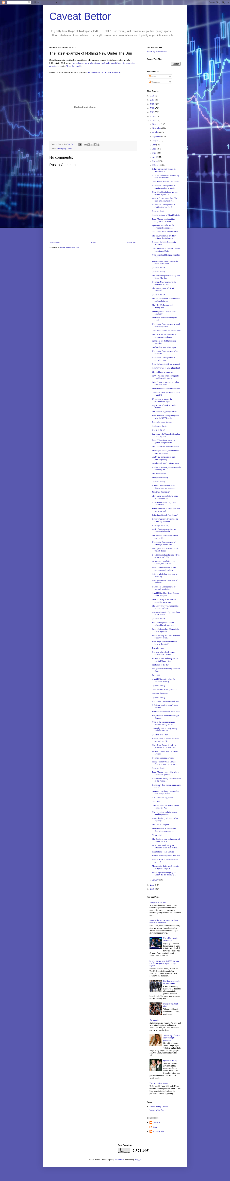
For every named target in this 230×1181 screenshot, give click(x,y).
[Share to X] (91, 144)
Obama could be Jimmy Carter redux (105, 72)
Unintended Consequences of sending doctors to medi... (163, 186)
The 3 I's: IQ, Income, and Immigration (162, 306)
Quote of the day (158, 211)
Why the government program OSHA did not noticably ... (164, 873)
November (156, 128)
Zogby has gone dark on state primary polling (163, 457)
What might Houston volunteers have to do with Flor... (164, 642)
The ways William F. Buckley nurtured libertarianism (164, 236)
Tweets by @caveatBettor (157, 51)
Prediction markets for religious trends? (164, 318)
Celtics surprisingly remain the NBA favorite (164, 169)
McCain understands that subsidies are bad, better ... (166, 299)
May (154, 152)
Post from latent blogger (159, 1083)
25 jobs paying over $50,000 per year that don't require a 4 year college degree (164, 963)
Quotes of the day (170, 1060)
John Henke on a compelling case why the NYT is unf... (165, 416)
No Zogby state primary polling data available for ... (164, 729)
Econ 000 (156, 675)
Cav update (154, 1020)
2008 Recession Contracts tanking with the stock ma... (165, 176)
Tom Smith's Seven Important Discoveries (164, 503)
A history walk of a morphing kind (166, 367)
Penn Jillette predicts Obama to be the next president (165, 630)
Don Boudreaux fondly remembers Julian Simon (166, 613)
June (154, 148)
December (156, 124)
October (155, 132)
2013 (152, 99)
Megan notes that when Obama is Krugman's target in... (165, 867)
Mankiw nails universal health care (166, 388)
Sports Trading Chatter (159, 1106)
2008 (152, 120)
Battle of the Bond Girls (170, 1004)
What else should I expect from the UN (166, 255)
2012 (152, 104)
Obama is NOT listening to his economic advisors (164, 282)
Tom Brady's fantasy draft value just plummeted (171, 1037)
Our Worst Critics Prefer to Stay (165, 231)
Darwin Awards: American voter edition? (165, 860)
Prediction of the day (160, 664)
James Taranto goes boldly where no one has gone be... (165, 773)
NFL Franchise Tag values (162, 797)
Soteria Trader (158, 1131)
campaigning (61, 148)
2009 (152, 116)
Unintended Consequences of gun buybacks (165, 352)
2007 (152, 884)
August (155, 140)
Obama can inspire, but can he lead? (166, 330)
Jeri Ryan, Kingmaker (161, 491)
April (154, 157)
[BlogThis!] (88, 144)
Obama (69, 148)
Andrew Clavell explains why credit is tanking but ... (166, 468)
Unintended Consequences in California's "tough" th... (163, 205)
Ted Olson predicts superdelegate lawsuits (165, 706)
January (155, 879)
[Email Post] (80, 144)
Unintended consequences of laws (165, 701)
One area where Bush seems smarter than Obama (163, 653)
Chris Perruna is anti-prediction (164, 689)
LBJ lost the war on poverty (163, 371)
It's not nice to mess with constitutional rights (162, 400)
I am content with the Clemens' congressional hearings (164, 568)
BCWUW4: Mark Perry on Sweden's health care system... (165, 846)
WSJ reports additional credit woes (166, 711)
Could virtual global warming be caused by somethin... (165, 519)
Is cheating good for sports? (163, 422)
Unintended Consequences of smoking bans (163, 358)
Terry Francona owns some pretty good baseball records (165, 376)
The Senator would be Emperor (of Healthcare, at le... (166, 840)
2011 (152, 108)
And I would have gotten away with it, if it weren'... (166, 779)
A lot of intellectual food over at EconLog (164, 574)
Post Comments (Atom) (69, 247)
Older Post (131, 242)
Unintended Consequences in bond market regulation (166, 325)
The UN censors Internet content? (165, 446)
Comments (155, 81)
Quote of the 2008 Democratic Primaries (164, 243)
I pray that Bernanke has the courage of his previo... (163, 226)
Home (93, 242)
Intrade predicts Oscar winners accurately (164, 312)
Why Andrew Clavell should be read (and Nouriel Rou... (164, 199)
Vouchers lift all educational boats (165, 463)
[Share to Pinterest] (98, 144)
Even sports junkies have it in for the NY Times (165, 549)
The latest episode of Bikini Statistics (163, 289)
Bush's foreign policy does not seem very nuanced (164, 530)
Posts (153, 76)
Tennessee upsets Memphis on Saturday (164, 341)
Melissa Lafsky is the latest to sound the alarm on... (164, 600)
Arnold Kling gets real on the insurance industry (163, 680)
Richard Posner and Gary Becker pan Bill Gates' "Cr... (165, 659)
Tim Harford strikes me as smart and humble (165, 536)
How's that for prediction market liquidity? (165, 819)
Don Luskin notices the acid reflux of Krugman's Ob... (165, 555)
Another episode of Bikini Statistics (166, 214)
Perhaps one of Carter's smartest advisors (165, 752)
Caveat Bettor (80, 16)
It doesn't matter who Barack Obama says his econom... (163, 486)
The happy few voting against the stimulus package (165, 606)
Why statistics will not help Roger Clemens (165, 716)
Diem (155, 1127)
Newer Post (55, 242)
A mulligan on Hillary (161, 525)
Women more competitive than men (166, 855)
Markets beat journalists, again (164, 347)
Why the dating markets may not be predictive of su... (166, 636)
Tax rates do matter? (160, 693)
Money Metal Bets (157, 1110)
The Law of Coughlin (160, 824)
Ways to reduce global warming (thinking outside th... (164, 812)
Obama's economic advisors (163, 757)
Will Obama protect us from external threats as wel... (163, 623)
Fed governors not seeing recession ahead (166, 669)
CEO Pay (156, 801)
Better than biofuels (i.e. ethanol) (165, 514)
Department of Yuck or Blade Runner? (163, 406)
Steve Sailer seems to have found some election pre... (165, 496)
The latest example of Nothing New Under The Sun (166, 276)
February (156, 165)
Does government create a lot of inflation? (164, 581)
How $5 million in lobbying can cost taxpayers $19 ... (164, 193)
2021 (152, 95)
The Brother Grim (159, 473)
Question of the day (160, 734)
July (154, 144)
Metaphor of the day (160, 477)
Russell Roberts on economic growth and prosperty (163, 441)
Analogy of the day (159, 425)
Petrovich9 (119, 1159)
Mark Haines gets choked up (170, 939)
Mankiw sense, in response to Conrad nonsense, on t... (164, 829)
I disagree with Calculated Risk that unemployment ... (166, 434)
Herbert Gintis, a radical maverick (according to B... (165, 739)
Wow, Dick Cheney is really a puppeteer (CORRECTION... (165, 746)
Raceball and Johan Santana (163, 851)
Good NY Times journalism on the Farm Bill (166, 393)
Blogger (138, 1159)
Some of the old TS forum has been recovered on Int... (166, 509)
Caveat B (156, 1122)
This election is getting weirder (164, 411)
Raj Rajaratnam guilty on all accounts (171, 982)
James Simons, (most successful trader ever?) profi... (165, 262)
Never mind (156, 835)
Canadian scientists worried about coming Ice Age (165, 806)
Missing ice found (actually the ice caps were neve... (165, 451)
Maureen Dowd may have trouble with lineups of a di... (165, 792)
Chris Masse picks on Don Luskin (165, 181)
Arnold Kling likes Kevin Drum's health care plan (165, 594)
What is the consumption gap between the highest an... (163, 722)
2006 (152, 888)
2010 (152, 112)
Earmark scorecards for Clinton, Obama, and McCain (164, 562)
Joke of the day (158, 648)
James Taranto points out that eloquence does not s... (163, 220)
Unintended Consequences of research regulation (163, 587)
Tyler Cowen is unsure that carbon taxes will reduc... (165, 383)
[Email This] (85, 144)
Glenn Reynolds (72, 66)
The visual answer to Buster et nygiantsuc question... (164, 335)
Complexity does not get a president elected (166, 785)
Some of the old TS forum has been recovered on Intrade (164, 921)
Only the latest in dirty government (166, 363)
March (155, 161)
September (156, 136)
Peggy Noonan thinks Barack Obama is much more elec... (164, 762)
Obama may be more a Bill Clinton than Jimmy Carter (166, 249)
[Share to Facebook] (95, 144)
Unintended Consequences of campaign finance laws (163, 543)
